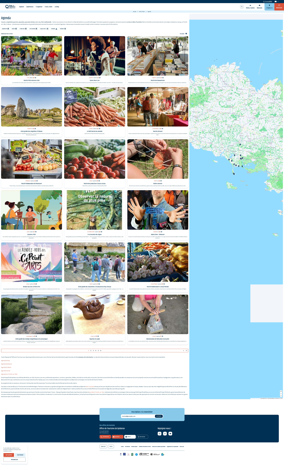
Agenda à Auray (5, 360)
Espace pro (103, 446)
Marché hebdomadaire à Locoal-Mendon (158, 287)
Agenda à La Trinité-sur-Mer (9, 374)
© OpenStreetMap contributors (273, 398)
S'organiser (39, 7)
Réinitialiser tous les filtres (7, 34)
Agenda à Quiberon (6, 364)
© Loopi (281, 398)
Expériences (29, 7)
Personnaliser (14, 460)
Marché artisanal (157, 131)
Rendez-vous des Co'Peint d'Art (31, 287)
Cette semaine (32, 29)
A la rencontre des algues (95, 234)
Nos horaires (142, 437)
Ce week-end (22, 29)
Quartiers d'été (31, 234)
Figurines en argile (94, 339)
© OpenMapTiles (263, 398)
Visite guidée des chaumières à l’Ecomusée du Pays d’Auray (94, 287)
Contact (129, 437)
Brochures (117, 437)
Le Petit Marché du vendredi (94, 131)
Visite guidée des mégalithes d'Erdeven (31, 131)
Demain (13, 29)
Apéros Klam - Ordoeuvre (157, 234)
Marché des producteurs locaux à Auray (94, 183)
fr (275, 1)
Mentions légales (134, 446)
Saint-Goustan (90, 386)
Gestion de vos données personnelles (158, 446)
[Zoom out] (281, 394)
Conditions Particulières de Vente (145, 446)
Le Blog (57, 7)
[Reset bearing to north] (281, 396)
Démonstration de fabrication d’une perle (157, 339)
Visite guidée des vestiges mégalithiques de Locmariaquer (31, 339)
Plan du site (182, 446)
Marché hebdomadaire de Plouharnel (31, 183)
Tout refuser (20, 455)
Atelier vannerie (157, 183)
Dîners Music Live (94, 80)
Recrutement (127, 446)
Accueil (134, 11)
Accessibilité (267, 1)
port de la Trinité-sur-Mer (96, 392)
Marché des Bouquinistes (158, 80)
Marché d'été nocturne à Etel (31, 80)
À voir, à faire (48, 7)
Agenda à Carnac (5, 370)
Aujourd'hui (4, 29)
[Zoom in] (281, 391)
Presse (111, 446)
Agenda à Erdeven (6, 367)
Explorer (21, 7)
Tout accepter (9, 455)
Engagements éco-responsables (172, 446)
